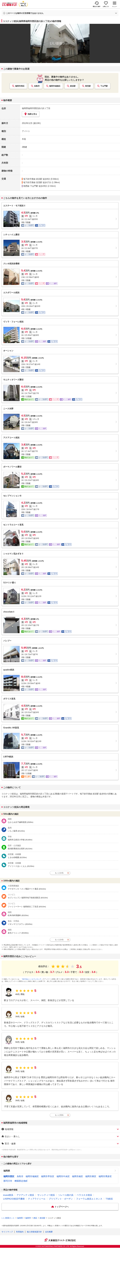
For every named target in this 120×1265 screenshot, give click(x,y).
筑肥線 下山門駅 (30, 186)
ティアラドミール (36, 1199)
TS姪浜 (109, 1199)
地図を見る (32, 114)
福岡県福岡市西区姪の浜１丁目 (36, 108)
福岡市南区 (77, 1176)
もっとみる (59, 873)
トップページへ (62, 1206)
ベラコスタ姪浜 (84, 1195)
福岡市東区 (90, 1176)
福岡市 (28, 1218)
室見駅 (88, 86)
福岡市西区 (20, 86)
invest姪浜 (8, 1195)
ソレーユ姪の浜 (65, 1195)
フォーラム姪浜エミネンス (89, 1199)
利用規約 (20, 1232)
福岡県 (6, 1170)
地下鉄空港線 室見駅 (32, 182)
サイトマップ (7, 1232)
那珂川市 (7, 1181)
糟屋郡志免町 (21, 1181)
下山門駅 (104, 86)
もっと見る (59, 1115)
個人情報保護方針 (34, 1232)
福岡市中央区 (63, 1176)
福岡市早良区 (47, 1176)
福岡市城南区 (54, 86)
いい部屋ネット (8, 1218)
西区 (35, 1218)
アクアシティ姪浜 (25, 1195)
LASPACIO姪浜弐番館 (14, 1199)
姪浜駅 (73, 86)
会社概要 (49, 1232)
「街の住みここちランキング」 (32, 979)
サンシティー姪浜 (46, 1195)
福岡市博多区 (105, 1176)
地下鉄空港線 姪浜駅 (32, 179)
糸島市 (37, 86)
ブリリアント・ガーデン (61, 1199)
